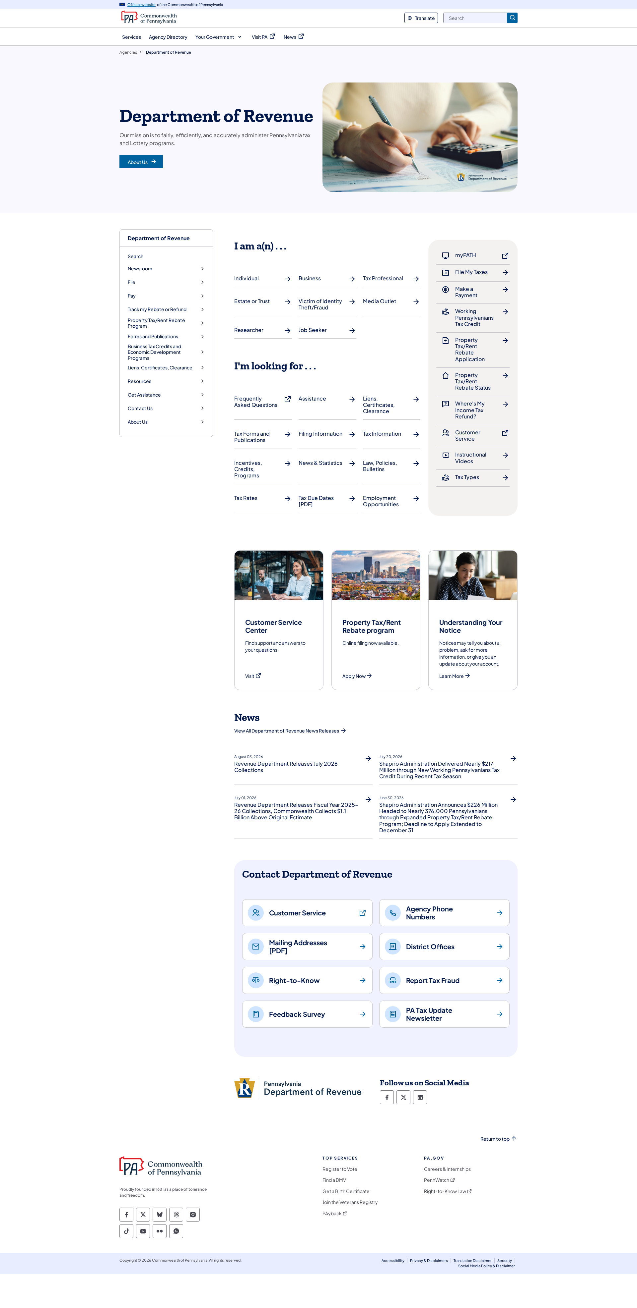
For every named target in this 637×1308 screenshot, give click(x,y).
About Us (138, 422)
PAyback (332, 1213)
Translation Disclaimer (473, 1260)
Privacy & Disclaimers (429, 1260)
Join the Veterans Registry (350, 1202)
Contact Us (140, 408)
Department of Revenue (159, 238)
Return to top (495, 1139)
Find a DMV (334, 1180)
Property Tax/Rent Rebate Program (156, 323)
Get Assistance (144, 395)
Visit (253, 676)
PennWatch (436, 1180)
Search (135, 256)
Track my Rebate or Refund (157, 309)
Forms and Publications (153, 336)
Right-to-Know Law (445, 1191)
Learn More (451, 676)
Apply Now (354, 676)
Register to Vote (339, 1169)
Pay (132, 296)
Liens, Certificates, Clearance (160, 367)
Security (504, 1260)
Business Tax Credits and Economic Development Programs (154, 352)
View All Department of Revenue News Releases (286, 731)
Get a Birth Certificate (346, 1191)
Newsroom (140, 268)
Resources (139, 381)
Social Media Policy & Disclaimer (486, 1266)
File (131, 282)
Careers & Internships (447, 1169)
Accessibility (393, 1260)
